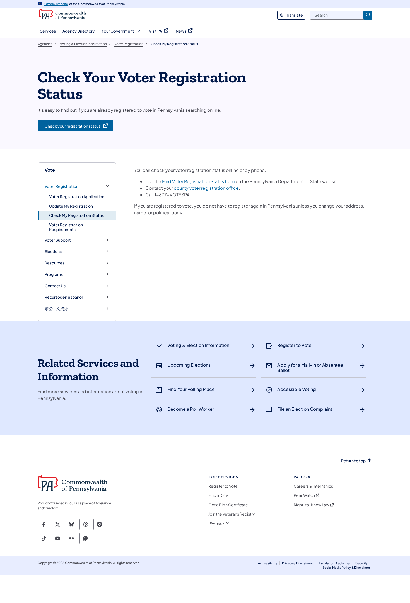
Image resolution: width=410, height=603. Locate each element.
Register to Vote (223, 486)
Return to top (353, 460)
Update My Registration (71, 205)
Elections (53, 251)
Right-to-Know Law (311, 504)
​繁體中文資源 (56, 308)
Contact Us (55, 285)
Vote (50, 169)
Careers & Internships (313, 486)
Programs (54, 274)
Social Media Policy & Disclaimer (346, 567)
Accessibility (267, 563)
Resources (54, 263)
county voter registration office (206, 188)
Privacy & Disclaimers (298, 563)
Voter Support (58, 240)
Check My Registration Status (76, 215)
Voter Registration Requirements (66, 227)
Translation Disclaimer (335, 563)
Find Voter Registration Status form (198, 181)
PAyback (216, 523)
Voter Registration (61, 186)
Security (361, 563)
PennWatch (304, 495)
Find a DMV (218, 495)
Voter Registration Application (76, 196)
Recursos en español (64, 297)
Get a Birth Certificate (228, 504)
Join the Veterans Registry (231, 514)
